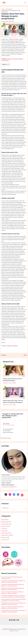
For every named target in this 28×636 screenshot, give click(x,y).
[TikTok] (6, 494)
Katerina (3, 591)
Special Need (4, 537)
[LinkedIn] (18, 494)
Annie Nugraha (4, 610)
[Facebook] (14, 494)
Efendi (7, 423)
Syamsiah (3, 584)
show (8, 64)
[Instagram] (10, 494)
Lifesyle (3, 528)
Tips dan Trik (4, 539)
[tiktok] (16, 620)
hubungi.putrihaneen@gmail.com (9, 486)
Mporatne (3, 588)
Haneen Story (4, 526)
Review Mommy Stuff (6, 535)
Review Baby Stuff (5, 533)
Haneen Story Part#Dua (12, 345)
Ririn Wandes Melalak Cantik (7, 595)
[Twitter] (12, 620)
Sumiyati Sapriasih (5, 599)
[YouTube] (22, 495)
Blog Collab (4, 519)
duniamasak (4, 580)
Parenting (3, 530)
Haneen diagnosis (5, 524)
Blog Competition (5, 521)
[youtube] (18, 620)
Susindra (3, 606)
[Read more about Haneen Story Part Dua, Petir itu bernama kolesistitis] (14, 370)
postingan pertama (14, 41)
